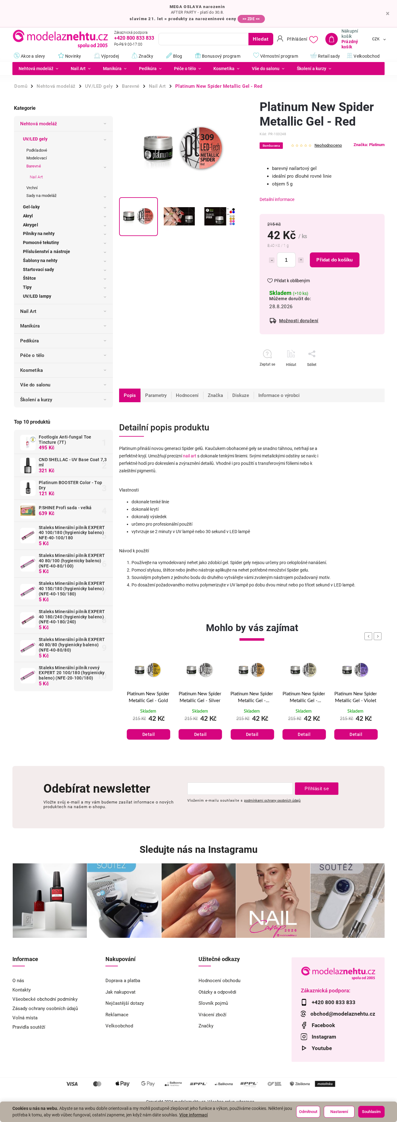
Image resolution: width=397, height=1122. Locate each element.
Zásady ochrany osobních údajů (45, 1008)
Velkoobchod (119, 1026)
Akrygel (30, 224)
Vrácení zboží (212, 1014)
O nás (18, 980)
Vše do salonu (35, 385)
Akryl (28, 215)
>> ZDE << (251, 19)
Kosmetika (31, 370)
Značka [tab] (215, 395)
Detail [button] (148, 734)
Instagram (324, 1037)
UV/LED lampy (37, 296)
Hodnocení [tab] (187, 395)
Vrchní (32, 187)
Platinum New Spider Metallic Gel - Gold (148, 697)
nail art (189, 455)
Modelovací (36, 158)
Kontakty (21, 990)
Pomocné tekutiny (41, 242)
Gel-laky (31, 206)
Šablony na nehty (40, 260)
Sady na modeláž (41, 195)
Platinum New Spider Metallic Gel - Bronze (251, 698)
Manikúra (30, 326)
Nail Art (36, 177)
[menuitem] (38, 68)
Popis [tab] (130, 395)
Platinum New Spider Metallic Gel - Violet (355, 697)
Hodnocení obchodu (219, 980)
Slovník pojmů (213, 1003)
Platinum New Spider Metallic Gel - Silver (200, 697)
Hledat (261, 39)
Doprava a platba (122, 980)
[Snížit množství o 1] (271, 260)
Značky (205, 1026)
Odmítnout (308, 1111)
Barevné (33, 166)
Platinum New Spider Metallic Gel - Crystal (304, 698)
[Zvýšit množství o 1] (301, 260)
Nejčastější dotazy (124, 1003)
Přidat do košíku (334, 259)
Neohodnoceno (328, 146)
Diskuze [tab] (240, 395)
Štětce (29, 278)
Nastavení (339, 1111)
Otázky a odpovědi (217, 992)
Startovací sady (38, 269)
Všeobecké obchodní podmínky (45, 999)
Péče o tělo (32, 355)
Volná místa (25, 1018)
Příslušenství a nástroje (46, 251)
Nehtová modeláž (38, 124)
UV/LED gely (35, 138)
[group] (148, 705)
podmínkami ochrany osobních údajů (272, 800)
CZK (376, 39)
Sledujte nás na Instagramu (198, 849)
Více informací (193, 1114)
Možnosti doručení (299, 320)
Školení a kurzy (36, 400)
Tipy (27, 287)
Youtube (322, 1048)
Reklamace (116, 1014)
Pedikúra (29, 341)
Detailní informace (277, 199)
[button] (148, 727)
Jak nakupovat (120, 992)
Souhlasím (371, 1111)
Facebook (323, 1025)
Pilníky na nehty (39, 233)
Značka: (369, 144)
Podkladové (36, 150)
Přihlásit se (317, 788)
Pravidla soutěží (28, 1027)
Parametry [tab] (156, 395)
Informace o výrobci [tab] (279, 395)
